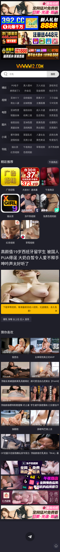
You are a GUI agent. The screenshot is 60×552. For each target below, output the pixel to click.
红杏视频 (15, 152)
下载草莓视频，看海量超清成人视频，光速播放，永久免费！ (30, 309)
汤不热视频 (53, 146)
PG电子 (14, 85)
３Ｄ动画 (53, 97)
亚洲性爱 (15, 110)
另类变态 (53, 115)
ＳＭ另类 (53, 103)
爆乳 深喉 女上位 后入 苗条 (16, 319)
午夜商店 (27, 146)
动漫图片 (53, 122)
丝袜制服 (27, 103)
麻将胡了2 (15, 90)
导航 (4, 149)
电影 (4, 112)
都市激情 (15, 134)
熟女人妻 (15, 103)
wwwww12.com (30, 66)
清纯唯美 (27, 127)
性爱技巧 (53, 139)
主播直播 (40, 103)
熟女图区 (40, 127)
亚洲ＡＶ (15, 97)
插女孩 (15, 146)
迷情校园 (15, 139)
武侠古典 (53, 134)
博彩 (4, 87)
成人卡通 (40, 110)
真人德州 (27, 85)
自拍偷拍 (27, 97)
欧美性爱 (53, 110)
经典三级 (27, 115)
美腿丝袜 (15, 127)
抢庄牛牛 (53, 90)
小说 (4, 137)
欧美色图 (40, 122)
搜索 (53, 74)
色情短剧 (27, 152)
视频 (4, 100)
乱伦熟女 (40, 115)
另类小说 (27, 139)
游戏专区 (53, 85)
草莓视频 (40, 146)
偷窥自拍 (15, 122)
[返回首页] (56, 546)
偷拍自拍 (27, 110)
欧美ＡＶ (40, 97)
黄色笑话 (40, 139)
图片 (4, 124)
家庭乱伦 (27, 134)
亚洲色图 (27, 122)
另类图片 (53, 127)
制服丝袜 (15, 115)
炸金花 (27, 90)
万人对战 (40, 85)
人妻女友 (40, 134)
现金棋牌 (40, 90)
